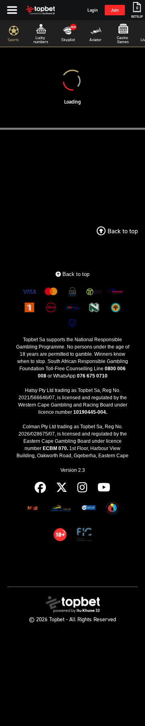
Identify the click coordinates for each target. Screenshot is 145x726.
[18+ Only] (60, 536)
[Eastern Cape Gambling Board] (60, 509)
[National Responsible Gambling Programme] (112, 509)
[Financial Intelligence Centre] (84, 536)
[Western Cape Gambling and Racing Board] (88, 509)
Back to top (75, 274)
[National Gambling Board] (32, 509)
